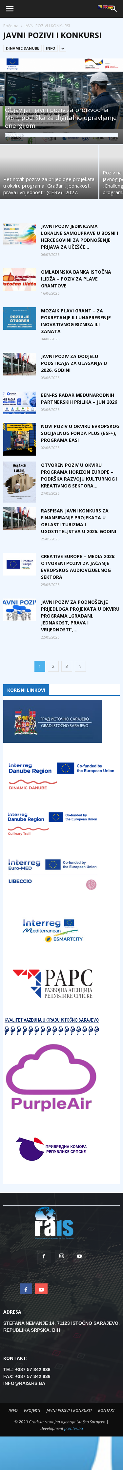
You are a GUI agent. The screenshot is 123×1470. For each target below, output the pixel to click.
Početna (10, 26)
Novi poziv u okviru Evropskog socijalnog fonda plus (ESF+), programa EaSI (80, 433)
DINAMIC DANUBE (22, 48)
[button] (114, 9)
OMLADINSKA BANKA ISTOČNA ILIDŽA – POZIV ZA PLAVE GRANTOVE (76, 279)
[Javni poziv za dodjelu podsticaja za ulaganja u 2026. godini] (19, 364)
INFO (50, 48)
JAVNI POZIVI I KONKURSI (69, 1410)
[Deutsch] (110, 6)
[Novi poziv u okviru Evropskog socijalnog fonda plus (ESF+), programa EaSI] (19, 439)
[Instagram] (61, 1256)
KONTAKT (106, 1410)
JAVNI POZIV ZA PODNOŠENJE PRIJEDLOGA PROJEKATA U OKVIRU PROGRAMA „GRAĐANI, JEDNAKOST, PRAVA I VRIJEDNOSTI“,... (80, 616)
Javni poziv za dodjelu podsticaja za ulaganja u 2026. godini (74, 363)
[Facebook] (44, 1256)
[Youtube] (79, 1256)
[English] (105, 6)
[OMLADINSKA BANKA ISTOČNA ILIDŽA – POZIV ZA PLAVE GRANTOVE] (19, 279)
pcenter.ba (73, 1428)
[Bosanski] (100, 6)
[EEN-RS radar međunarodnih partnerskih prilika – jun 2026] (19, 403)
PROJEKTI (32, 1410)
